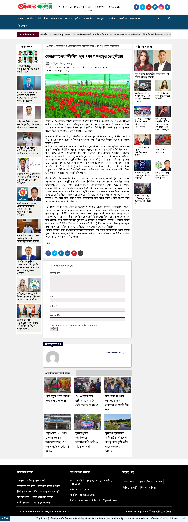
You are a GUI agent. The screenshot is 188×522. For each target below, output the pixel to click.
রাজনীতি (88, 18)
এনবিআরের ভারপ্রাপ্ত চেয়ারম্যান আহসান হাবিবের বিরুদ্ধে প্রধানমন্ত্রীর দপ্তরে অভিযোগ (26, 209)
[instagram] (149, 7)
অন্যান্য (133, 18)
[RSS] (167, 7)
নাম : (52, 296)
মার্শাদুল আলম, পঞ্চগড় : (61, 63)
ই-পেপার (23, 25)
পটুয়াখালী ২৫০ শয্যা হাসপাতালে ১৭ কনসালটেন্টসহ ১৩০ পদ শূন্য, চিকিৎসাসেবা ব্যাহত (57, 442)
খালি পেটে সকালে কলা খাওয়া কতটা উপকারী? (153, 34)
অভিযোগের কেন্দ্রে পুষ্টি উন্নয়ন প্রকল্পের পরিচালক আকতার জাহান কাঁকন (28, 296)
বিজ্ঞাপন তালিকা (148, 487)
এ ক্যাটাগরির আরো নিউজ (57, 373)
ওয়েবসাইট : (55, 315)
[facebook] (136, 7)
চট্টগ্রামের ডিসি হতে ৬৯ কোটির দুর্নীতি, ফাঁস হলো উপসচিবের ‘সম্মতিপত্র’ (28, 124)
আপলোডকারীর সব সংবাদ (116, 352)
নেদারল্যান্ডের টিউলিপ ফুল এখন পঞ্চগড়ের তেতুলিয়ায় (93, 46)
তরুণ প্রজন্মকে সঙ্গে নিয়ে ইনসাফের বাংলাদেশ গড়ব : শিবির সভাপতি (143, 123)
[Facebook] (48, 253)
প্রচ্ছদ (21, 18)
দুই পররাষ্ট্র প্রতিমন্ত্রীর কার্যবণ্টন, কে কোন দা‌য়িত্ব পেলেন (152, 75)
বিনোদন (112, 18)
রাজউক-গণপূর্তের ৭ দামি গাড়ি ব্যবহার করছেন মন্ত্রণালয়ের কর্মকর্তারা (93, 34)
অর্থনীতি (123, 18)
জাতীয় (30, 18)
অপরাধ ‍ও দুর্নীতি (73, 18)
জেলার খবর (128, 481)
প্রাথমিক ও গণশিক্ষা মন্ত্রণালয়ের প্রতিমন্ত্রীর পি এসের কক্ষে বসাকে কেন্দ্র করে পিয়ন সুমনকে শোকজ (28, 267)
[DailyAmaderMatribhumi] (35, 6)
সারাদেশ (41, 18)
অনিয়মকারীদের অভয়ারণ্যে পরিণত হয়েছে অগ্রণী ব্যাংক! (28, 69)
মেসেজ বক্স (55, 273)
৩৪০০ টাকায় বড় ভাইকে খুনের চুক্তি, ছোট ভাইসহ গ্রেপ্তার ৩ (86, 401)
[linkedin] (155, 7)
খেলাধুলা (100, 18)
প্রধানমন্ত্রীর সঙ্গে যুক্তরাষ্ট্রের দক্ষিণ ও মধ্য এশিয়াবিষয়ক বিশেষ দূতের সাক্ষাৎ (27, 324)
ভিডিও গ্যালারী (130, 487)
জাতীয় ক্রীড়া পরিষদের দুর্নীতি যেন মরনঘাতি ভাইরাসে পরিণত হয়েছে (27, 150)
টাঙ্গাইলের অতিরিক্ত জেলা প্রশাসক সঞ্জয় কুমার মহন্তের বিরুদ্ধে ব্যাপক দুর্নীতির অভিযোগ (28, 96)
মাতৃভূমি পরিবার (145, 481)
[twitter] (142, 7)
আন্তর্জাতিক (56, 18)
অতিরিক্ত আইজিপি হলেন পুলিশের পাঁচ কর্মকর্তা (143, 175)
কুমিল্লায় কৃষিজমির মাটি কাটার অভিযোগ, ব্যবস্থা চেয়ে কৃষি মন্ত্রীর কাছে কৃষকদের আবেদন (116, 442)
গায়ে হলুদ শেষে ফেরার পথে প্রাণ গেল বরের (161, 150)
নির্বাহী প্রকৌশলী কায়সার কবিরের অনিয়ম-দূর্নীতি (162, 175)
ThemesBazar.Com (160, 511)
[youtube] (161, 7)
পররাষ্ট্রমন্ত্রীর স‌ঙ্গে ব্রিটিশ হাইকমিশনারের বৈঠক (142, 151)
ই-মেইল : (54, 305)
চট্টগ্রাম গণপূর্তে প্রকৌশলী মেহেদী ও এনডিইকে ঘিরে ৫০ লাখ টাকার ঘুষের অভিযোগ (28, 178)
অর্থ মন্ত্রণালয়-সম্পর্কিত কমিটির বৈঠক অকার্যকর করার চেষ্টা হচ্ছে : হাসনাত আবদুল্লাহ (162, 124)
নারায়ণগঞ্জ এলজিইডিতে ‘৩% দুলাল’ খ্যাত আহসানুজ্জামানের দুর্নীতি (28, 238)
